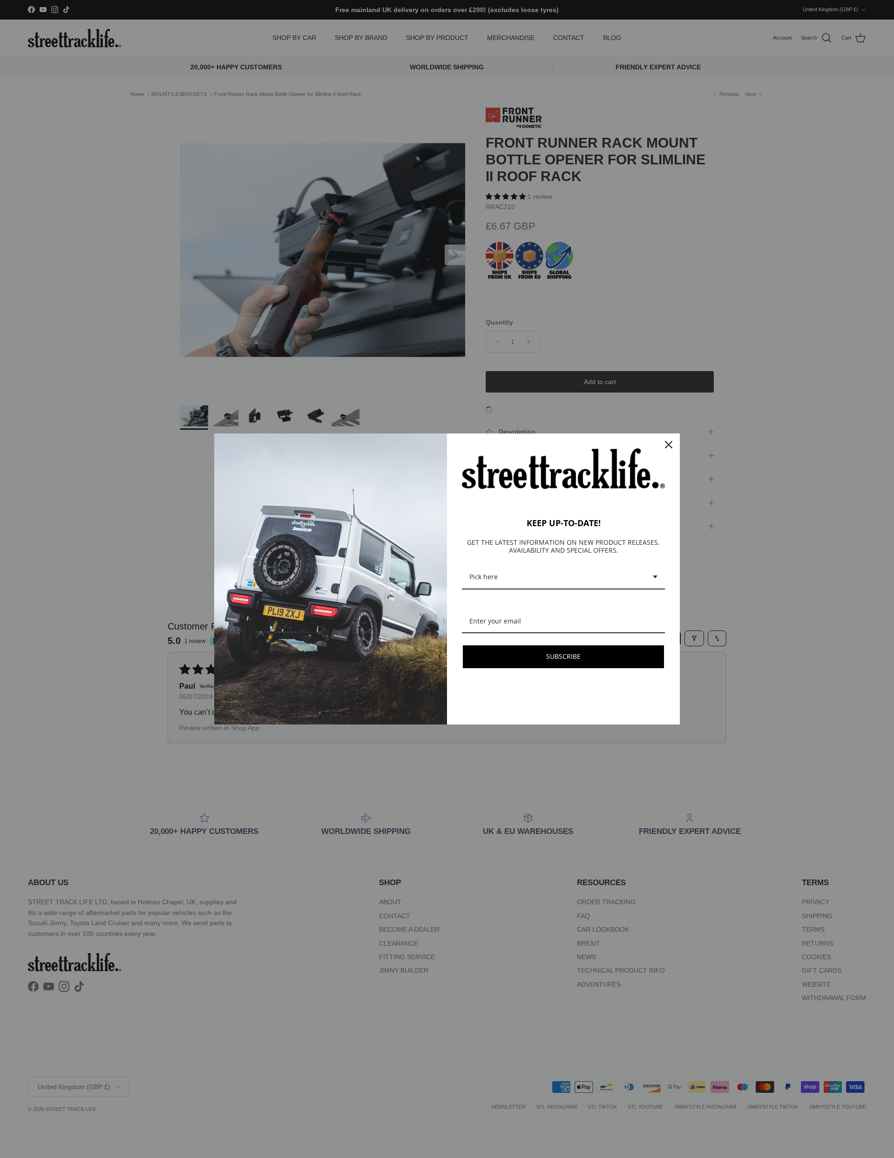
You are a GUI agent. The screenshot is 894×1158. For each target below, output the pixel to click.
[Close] (668, 444)
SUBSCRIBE (563, 656)
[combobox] (563, 577)
